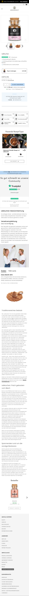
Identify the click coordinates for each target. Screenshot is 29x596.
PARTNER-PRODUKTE (6, 547)
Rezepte (3, 520)
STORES (3, 543)
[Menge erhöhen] (9, 84)
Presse (3, 566)
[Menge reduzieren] (4, 84)
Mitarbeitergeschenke (7, 531)
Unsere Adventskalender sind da (12, 1)
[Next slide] (24, 150)
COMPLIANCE (4, 593)
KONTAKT (4, 564)
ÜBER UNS (4, 539)
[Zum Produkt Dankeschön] (14, 491)
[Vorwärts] (22, 46)
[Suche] (23, 4)
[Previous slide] (4, 150)
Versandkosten (11, 80)
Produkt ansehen (14, 508)
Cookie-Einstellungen (7, 581)
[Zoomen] (25, 40)
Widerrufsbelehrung (7, 584)
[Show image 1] (11, 46)
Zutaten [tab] (3, 271)
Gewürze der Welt (6, 526)
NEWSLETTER (4, 562)
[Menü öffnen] (2, 8)
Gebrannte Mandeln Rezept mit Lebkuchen (11, 151)
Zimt (13, 318)
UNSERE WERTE (5, 541)
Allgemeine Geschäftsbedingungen (10, 586)
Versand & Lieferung (7, 558)
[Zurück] (6, 46)
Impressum (4, 577)
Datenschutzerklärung (7, 579)
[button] (7, 115)
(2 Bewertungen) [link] (14, 57)
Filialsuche (4, 545)
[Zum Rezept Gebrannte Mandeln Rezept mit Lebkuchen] (14, 141)
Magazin (4, 528)
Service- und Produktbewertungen (10, 590)
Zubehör (4, 522)
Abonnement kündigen (7, 560)
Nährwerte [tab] (12, 271)
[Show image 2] (18, 46)
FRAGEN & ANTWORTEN (7, 555)
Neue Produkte (5, 524)
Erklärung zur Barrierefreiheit (9, 588)
